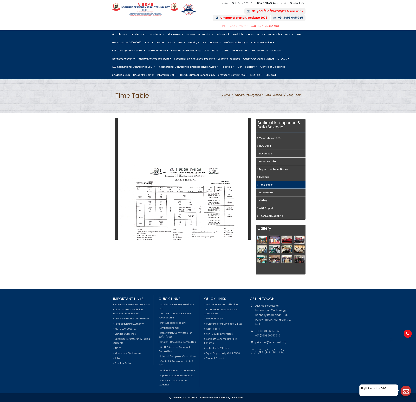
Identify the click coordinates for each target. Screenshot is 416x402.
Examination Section (199, 34)
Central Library (246, 66)
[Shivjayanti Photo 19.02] (262, 240)
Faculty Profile (267, 161)
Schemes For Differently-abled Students (131, 341)
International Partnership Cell (189, 50)
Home (226, 95)
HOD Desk (265, 145)
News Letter (266, 192)
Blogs (215, 50)
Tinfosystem (237, 397)
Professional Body (235, 42)
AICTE (118, 348)
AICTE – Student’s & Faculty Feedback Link (175, 315)
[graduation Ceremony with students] (299, 240)
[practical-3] (299, 269)
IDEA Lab (255, 75)
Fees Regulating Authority (129, 323)
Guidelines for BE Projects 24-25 (224, 323)
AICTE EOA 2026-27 (125, 328)
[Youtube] (281, 352)
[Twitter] (260, 352)
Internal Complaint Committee (178, 356)
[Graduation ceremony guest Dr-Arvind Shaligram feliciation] (286, 240)
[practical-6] (274, 249)
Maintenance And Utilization (222, 304)
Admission (156, 34)
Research (274, 34)
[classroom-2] (299, 249)
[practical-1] (286, 269)
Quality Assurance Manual (258, 58)
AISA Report (266, 208)
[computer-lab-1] (262, 259)
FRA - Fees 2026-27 (234, 26)
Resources (265, 153)
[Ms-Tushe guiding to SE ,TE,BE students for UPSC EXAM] (262, 269)
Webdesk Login (214, 318)
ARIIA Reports (213, 328)
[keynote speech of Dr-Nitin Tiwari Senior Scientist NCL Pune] (274, 259)
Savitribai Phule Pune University (132, 304)
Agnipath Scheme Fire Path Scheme (220, 341)
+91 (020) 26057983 (267, 331)
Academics (138, 34)
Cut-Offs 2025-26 (242, 3)
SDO (170, 42)
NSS (180, 42)
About (122, 34)
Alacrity (193, 42)
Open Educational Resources (176, 375)
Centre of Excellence (272, 66)
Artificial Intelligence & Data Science (258, 95)
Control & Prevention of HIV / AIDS (176, 363)
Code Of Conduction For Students (173, 382)
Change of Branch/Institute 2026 (243, 18)
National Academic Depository (177, 370)
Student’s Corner (143, 75)
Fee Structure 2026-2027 (127, 42)
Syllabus (264, 177)
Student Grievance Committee (178, 342)
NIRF (299, 34)
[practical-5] (262, 249)
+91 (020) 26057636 (267, 335)
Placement (175, 34)
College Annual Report (235, 50)
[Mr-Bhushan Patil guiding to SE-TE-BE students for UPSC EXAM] (299, 259)
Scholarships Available (230, 34)
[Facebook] (253, 352)
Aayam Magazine (262, 42)
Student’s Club (121, 75)
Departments (255, 34)
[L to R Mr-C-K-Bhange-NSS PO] (286, 259)
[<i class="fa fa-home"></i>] (113, 34)
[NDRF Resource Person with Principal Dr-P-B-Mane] (274, 269)
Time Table (266, 184)
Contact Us (297, 3)
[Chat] (406, 391)
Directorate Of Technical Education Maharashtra (128, 311)
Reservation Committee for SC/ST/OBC (175, 335)
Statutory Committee (232, 75)
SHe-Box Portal (123, 363)
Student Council (215, 358)
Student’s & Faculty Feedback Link (176, 306)
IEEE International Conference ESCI (133, 66)
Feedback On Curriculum (266, 50)
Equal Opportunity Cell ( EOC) (223, 353)
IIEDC (288, 34)
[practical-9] (286, 249)
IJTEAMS (283, 58)
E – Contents (211, 42)
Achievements (157, 50)
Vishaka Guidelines (125, 333)
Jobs (225, 3)
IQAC (148, 42)
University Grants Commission (132, 318)
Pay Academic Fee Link (173, 322)
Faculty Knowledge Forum (153, 58)
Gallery (263, 200)
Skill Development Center (127, 50)
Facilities (227, 66)
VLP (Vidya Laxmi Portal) (219, 333)
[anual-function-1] (274, 240)
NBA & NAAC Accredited (271, 3)
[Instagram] (274, 352)
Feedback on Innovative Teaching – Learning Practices (207, 58)
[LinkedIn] (267, 352)
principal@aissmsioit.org (270, 342)
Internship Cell (166, 75)
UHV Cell (271, 75)
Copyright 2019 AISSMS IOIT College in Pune (194, 397)
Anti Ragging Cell (169, 327)
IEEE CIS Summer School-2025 (197, 75)
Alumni (160, 42)
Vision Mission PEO (270, 138)
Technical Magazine (271, 216)
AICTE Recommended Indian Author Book (221, 311)
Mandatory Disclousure (128, 353)
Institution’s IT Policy (217, 348)
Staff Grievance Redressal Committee (174, 349)
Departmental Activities (273, 169)
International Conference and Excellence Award (188, 66)
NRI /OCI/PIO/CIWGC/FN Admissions (277, 11)
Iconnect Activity (122, 58)
